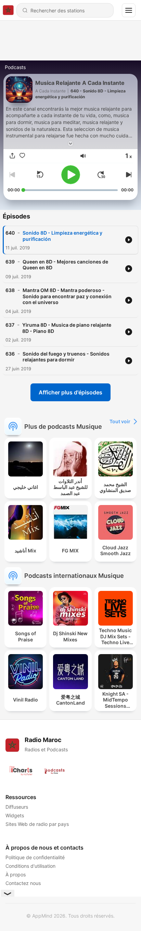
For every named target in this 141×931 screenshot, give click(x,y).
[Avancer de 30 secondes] (101, 174)
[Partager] (12, 156)
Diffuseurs (16, 807)
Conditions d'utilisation (30, 866)
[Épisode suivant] (128, 174)
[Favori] (22, 156)
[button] (83, 156)
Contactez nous (23, 883)
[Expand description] (70, 144)
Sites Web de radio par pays (37, 824)
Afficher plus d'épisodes (70, 392)
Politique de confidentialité (35, 857)
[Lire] (70, 174)
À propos (15, 874)
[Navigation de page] (129, 10)
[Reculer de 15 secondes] (39, 174)
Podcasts (15, 67)
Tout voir (120, 421)
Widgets (14, 815)
